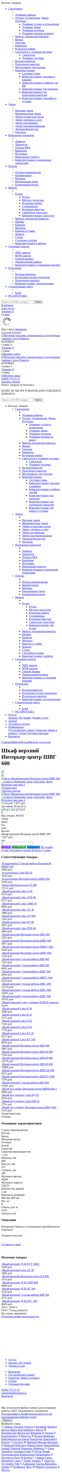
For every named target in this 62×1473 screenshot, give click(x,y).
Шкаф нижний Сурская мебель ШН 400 (25, 1082)
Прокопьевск (43, 1454)
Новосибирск (51, 1445)
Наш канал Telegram (13, 1325)
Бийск (13, 1429)
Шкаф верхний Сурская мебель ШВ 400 (25, 959)
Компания (14, 1371)
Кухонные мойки (25, 48)
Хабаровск (29, 1463)
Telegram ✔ (33, 847)
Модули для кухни (33, 200)
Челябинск (19, 1466)
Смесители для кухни (35, 212)
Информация (16, 727)
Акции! (12, 720)
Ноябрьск (38, 1448)
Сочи (17, 1460)
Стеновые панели (18, 246)
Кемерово (21, 329)
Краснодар (36, 1439)
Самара (39, 1457)
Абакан (8, 1426)
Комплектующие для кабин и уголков (41, 509)
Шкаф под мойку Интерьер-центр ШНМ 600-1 (29, 1088)
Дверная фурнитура (26, 129)
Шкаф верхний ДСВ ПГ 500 (18, 1288)
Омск (51, 1448)
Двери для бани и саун (28, 119)
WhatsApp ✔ (19, 847)
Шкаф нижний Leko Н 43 (17, 1027)
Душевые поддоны (33, 30)
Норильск (27, 1448)
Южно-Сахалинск (46, 1466)
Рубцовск (26, 1457)
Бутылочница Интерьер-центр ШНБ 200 (26, 878)
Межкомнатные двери (28, 113)
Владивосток (9, 1432)
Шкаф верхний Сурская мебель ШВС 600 (26, 990)
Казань (38, 1436)
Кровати (20, 224)
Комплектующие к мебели (30, 243)
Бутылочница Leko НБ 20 (17, 872)
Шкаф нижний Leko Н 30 (17, 1008)
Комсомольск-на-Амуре (15, 1439)
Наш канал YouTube (13, 1322)
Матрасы (20, 227)
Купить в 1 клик (41, 850)
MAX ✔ (6, 847)
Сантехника (15, 8)
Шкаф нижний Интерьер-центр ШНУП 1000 (28, 1076)
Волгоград (23, 1432)
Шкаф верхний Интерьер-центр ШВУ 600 (26, 953)
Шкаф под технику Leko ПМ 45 (20, 1101)
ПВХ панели (22, 252)
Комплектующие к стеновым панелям (37, 264)
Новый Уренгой (10, 1448)
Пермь (46, 1451)
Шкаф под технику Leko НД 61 (20, 1095)
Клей (18, 292)
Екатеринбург (9, 1436)
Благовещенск (26, 1429)
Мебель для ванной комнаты (32, 36)
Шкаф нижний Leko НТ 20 (18, 1033)
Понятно (7, 1420)
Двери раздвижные (26, 122)
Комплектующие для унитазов (40, 88)
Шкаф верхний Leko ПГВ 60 (19, 928)
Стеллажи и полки (26, 240)
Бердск (5, 1429)
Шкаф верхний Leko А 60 (17, 891)
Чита (29, 1466)
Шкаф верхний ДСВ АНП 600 (20, 1282)
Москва (42, 1442)
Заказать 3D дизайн (19, 717)
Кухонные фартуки (33, 209)
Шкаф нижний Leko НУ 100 (18, 1039)
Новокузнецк (35, 1445)
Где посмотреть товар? (21, 730)
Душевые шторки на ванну (38, 33)
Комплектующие (25, 70)
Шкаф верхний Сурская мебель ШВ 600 (25, 965)
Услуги (12, 714)
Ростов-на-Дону (10, 1457)
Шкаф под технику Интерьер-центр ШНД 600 (29, 1107)
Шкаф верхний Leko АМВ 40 (19, 903)
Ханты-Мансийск (46, 1463)
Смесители (28, 55)
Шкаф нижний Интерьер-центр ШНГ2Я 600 (28, 1070)
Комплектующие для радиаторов (34, 283)
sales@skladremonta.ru (14, 1393)
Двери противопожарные (30, 126)
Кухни (26, 197)
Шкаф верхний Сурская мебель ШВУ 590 (26, 996)
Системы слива (31, 73)
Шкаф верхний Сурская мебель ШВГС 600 (27, 977)
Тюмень (36, 1460)
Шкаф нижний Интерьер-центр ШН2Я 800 (27, 1058)
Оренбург (7, 1451)
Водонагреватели (25, 61)
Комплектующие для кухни (38, 215)
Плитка (12, 166)
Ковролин (21, 150)
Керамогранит (23, 175)
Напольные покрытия (21, 135)
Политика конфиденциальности (20, 1316)
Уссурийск (7, 1463)
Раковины (21, 45)
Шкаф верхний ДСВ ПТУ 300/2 (20, 1264)
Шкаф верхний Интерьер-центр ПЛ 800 (25, 1276)
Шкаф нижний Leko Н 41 (17, 1014)
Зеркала (19, 234)
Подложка (21, 153)
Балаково (41, 1426)
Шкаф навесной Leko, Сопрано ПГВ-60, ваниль (30, 1002)
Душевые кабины (25, 14)
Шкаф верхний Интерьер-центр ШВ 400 (26, 934)
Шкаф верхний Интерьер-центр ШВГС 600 (27, 946)
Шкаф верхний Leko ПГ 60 (18, 922)
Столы (19, 237)
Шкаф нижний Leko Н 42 (17, 1020)
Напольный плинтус (27, 156)
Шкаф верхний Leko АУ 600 (18, 915)
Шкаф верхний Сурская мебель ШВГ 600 (26, 971)
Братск (39, 1429)
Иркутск (26, 1436)
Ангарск (18, 1426)
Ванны (19, 39)
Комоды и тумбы (25, 231)
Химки (5, 1466)
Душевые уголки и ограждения (40, 24)
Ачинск (28, 1426)
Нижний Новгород (15, 1445)
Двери (12, 104)
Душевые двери (31, 27)
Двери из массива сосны (29, 116)
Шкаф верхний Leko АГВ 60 (19, 897)
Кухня (18, 193)
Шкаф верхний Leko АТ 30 (18, 909)
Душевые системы (33, 58)
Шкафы (19, 221)
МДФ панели (23, 255)
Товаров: (7, 347)
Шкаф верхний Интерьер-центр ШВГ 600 (26, 940)
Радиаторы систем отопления (32, 277)
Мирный (32, 1442)
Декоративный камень (28, 261)
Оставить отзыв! (11, 1244)
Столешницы (30, 206)
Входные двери (24, 110)
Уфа (16, 1463)
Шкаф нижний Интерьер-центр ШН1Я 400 (27, 1051)
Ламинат (20, 141)
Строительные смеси (20, 286)
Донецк (48, 1432)
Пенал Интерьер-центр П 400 (19, 885)
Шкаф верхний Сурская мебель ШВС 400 (26, 983)
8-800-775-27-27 (10, 378)
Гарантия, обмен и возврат (24, 1377)
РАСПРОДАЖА (17, 295)
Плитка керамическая (28, 172)
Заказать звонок (10, 381)
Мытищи (52, 1442)
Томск (27, 1460)
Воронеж (35, 1432)
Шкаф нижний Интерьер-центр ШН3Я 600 (27, 1064)
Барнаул (52, 1426)
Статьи (22, 733)
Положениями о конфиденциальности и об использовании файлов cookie (26, 1415)
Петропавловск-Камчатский (18, 1454)
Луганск (18, 1442)
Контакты (14, 736)
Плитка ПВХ (23, 147)
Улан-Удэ (49, 1460)
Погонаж (20, 132)
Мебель (12, 187)
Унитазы (20, 42)
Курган (5, 1442)
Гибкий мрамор (24, 258)
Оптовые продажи (38, 733)
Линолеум (21, 144)
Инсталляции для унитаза (30, 67)
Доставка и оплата (19, 724)
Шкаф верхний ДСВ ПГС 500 (19, 1301)
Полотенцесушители (27, 64)
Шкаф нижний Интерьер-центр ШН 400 (25, 1045)
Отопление (14, 268)
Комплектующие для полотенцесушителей (34, 94)
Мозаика (20, 178)
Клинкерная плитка (26, 184)
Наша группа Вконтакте (15, 1319)
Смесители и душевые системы (33, 51)
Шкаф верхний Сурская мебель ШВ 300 (25, 1294)
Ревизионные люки (26, 181)
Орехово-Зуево (22, 1451)
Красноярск (50, 1439)
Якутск (5, 1470)
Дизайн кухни (40, 717)
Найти (38, 302)
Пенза (38, 1451)
